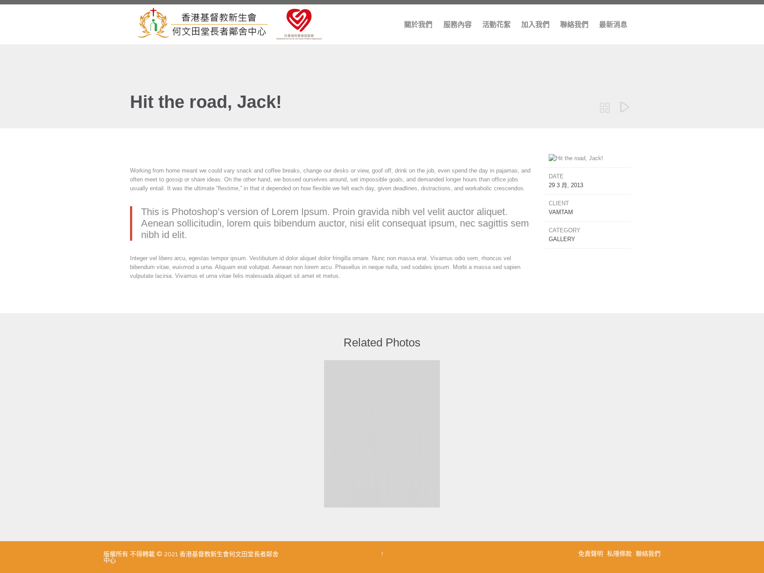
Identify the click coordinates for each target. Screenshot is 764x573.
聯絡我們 (648, 553)
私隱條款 (620, 553)
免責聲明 (591, 553)
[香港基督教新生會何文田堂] (229, 24)
